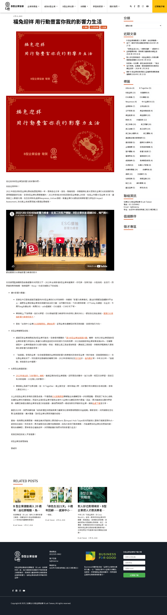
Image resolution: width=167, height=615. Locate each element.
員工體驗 (148, 133)
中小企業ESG (148, 101)
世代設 (78, 358)
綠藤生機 (145, 178)
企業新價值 (32, 6)
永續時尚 (147, 169)
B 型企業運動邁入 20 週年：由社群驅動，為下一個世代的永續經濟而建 (27, 508)
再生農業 (145, 115)
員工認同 (145, 129)
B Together (145, 88)
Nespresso (131, 101)
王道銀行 (142, 174)
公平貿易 (130, 110)
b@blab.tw (53, 561)
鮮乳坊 (144, 187)
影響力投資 (145, 151)
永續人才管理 (144, 165)
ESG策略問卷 (58, 396)
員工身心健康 (132, 133)
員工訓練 (130, 129)
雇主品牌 (130, 187)
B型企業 (130, 92)
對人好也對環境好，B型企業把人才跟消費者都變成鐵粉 (92, 508)
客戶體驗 (130, 151)
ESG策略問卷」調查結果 (44, 323)
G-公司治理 (94, 27)
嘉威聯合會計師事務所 (135, 138)
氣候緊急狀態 (146, 160)
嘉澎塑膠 (130, 142)
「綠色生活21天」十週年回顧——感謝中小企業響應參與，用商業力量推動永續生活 (59, 508)
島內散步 (89, 358)
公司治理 (144, 106)
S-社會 (103, 27)
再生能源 (130, 115)
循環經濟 (145, 156)
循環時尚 (130, 156)
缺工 (129, 183)
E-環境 (85, 27)
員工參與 (131, 124)
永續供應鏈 (132, 169)
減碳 (129, 174)
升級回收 (141, 119)
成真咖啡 (130, 160)
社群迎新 (130, 178)
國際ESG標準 (146, 142)
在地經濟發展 (146, 147)
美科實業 (141, 183)
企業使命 (130, 106)
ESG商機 (130, 97)
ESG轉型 (144, 97)
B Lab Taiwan (17, 525)
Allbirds (130, 88)
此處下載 (96, 403)
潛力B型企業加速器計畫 (76, 337)
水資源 (129, 165)
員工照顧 (146, 124)
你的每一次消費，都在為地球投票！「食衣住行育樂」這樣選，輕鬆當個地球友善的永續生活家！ (142, 66)
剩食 (129, 119)
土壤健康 (130, 147)
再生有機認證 (146, 110)
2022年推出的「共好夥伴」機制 (30, 375)
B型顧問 (144, 92)
